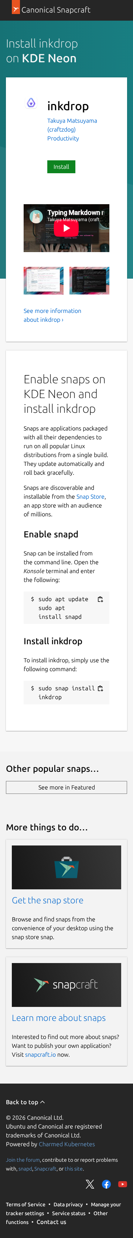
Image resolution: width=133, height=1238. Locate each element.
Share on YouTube (122, 1184)
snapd (25, 1168)
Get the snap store (47, 900)
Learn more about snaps (59, 1018)
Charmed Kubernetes (67, 1144)
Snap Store (90, 496)
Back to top (23, 1102)
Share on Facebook (106, 1184)
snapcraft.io (40, 1054)
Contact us (51, 1221)
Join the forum (23, 1159)
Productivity (63, 138)
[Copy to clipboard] (100, 599)
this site (74, 1168)
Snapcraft (45, 1168)
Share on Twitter (90, 1184)
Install (61, 166)
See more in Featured (66, 787)
